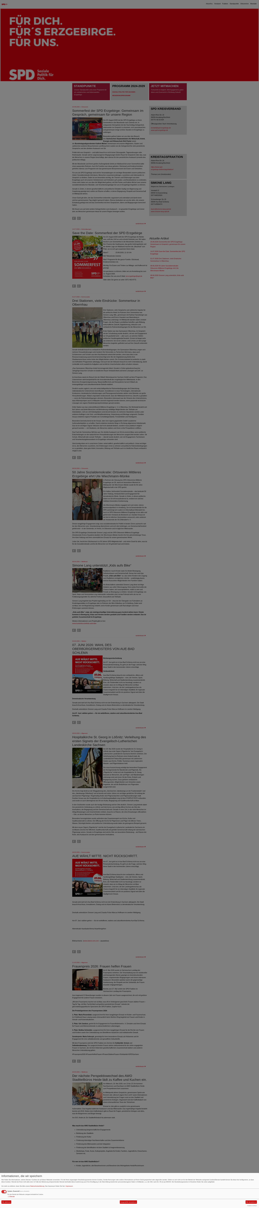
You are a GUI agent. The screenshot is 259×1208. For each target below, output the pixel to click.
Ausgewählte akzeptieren (128, 1202)
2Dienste (11, 1196)
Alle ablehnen (6, 1202)
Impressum (69, 1186)
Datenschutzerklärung (37, 1186)
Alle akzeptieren (251, 1202)
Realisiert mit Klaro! (252, 1205)
